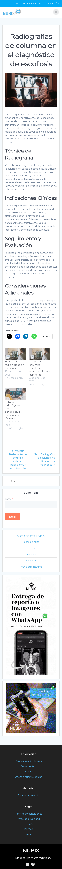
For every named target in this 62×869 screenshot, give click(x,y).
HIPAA (29, 824)
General (31, 548)
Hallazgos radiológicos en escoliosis (14, 365)
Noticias (31, 554)
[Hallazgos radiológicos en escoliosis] (15, 354)
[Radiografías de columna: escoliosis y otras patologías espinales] (40, 354)
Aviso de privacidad (29, 818)
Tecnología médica (31, 566)
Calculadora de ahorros (29, 761)
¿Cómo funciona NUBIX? (31, 535)
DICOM (28, 829)
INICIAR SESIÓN (51, 3)
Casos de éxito (31, 541)
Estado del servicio (28, 795)
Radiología (31, 560)
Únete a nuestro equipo (28, 776)
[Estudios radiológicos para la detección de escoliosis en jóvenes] (15, 394)
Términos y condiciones (28, 813)
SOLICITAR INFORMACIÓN (28, 3)
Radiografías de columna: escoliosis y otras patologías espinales (39, 368)
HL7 (28, 834)
